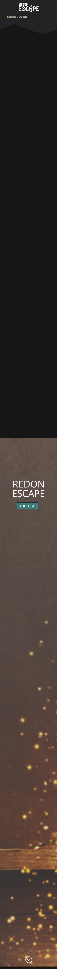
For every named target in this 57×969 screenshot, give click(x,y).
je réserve (27, 506)
